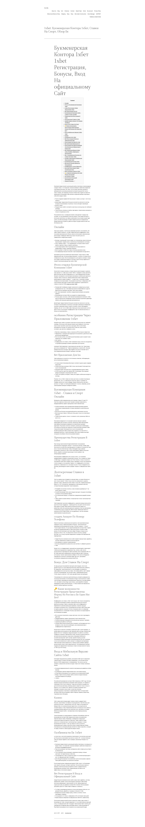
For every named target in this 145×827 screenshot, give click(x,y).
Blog (58, 11)
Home (84, 11)
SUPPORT (98, 14)
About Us (54, 11)
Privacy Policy (97, 11)
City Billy (46, 8)
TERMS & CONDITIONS (95, 16)
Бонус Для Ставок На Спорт (72, 124)
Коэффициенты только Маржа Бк (73, 166)
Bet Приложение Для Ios (71, 111)
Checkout (67, 11)
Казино (66, 135)
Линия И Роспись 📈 (70, 181)
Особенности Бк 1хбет (70, 137)
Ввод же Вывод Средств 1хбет (72, 171)
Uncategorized (68, 813)
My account (90, 11)
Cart (62, 11)
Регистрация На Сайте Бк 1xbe (72, 142)
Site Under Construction (80, 14)
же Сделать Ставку (70, 176)
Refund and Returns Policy (53, 14)
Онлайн (67, 103)
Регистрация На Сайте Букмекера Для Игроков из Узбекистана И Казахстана (73, 147)
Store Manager (91, 14)
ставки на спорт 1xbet (71, 284)
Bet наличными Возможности (72, 143)
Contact (72, 11)
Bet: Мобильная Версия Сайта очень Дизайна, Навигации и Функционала (72, 152)
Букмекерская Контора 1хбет (72, 161)
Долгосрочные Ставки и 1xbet (72, 119)
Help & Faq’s (79, 11)
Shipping (63, 14)
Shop (68, 14)
